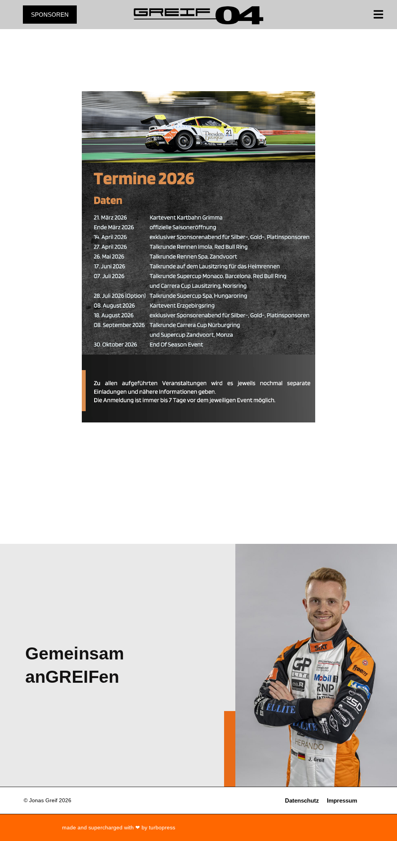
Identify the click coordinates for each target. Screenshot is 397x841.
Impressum (342, 800)
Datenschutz (302, 800)
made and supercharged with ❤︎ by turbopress (118, 827)
